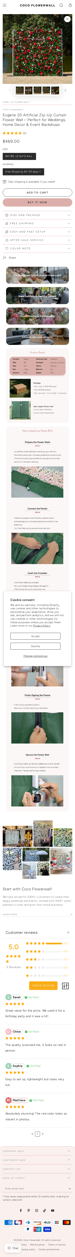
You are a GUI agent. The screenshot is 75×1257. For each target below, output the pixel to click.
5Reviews (13, 967)
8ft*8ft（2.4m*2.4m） (19, 156)
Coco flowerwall (31, 1240)
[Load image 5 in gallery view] (55, 90)
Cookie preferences (49, 1249)
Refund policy (37, 1244)
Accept (35, 636)
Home (6, 102)
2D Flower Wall (20, 102)
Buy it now (38, 202)
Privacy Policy (41, 625)
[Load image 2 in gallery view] (28, 90)
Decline (35, 646)
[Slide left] (10, 90)
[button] (61, 5)
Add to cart (37, 192)
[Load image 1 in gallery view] (20, 90)
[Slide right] (65, 90)
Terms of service (57, 1244)
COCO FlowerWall (13, 110)
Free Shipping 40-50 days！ (23, 171)
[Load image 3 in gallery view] (37, 90)
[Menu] (4, 5)
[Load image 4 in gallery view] (46, 90)
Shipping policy (27, 1249)
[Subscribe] (70, 1189)
